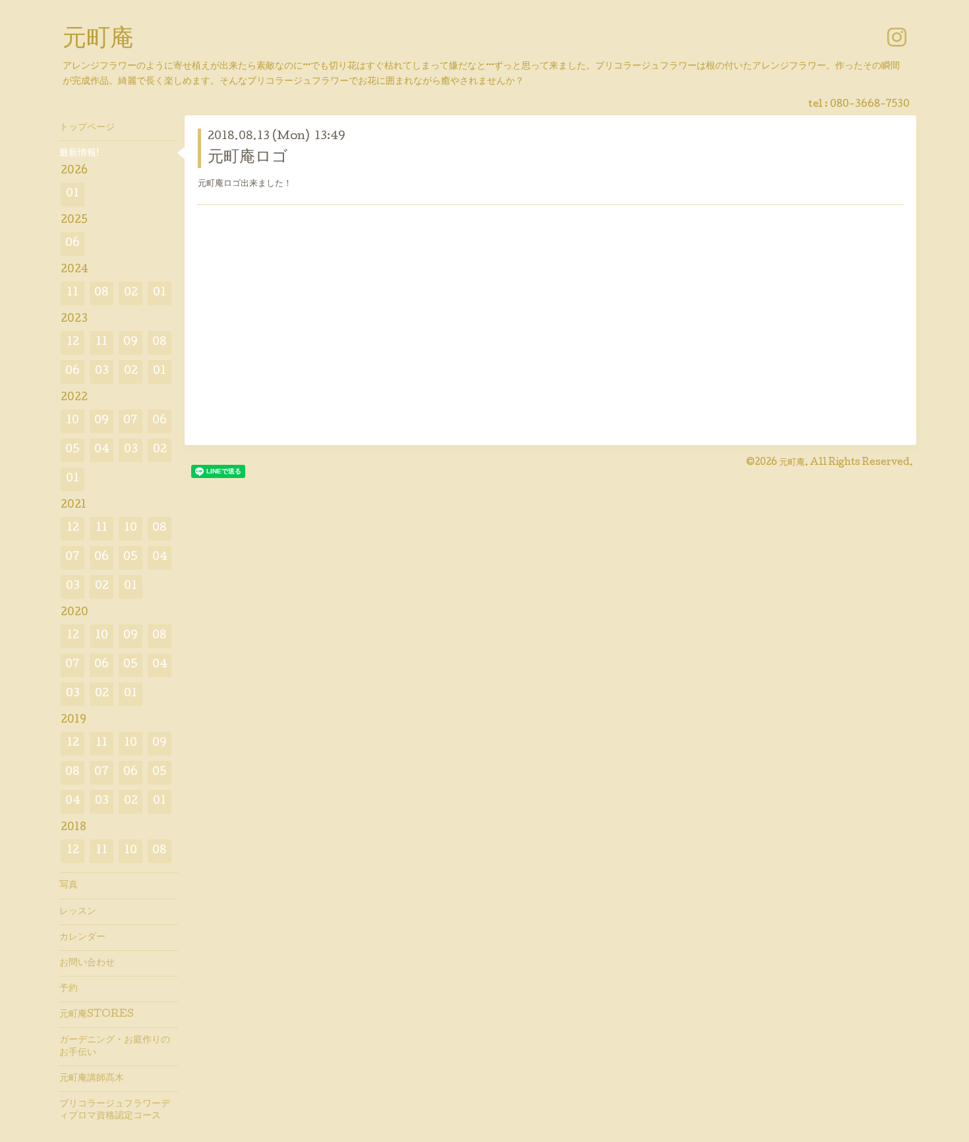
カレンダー (82, 937)
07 (130, 421)
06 (72, 243)
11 (72, 293)
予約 (68, 989)
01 (72, 194)
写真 (68, 885)
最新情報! (79, 153)
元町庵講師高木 (91, 1078)
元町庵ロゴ (248, 158)
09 (130, 342)
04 (101, 450)
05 (72, 450)
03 (102, 371)
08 (101, 293)
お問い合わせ (87, 963)
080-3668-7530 (870, 105)
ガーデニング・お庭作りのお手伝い (114, 1046)
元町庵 (98, 40)
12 (73, 342)
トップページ (87, 128)
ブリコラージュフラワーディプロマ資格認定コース (114, 1110)
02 (131, 293)
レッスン (77, 912)
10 (72, 421)
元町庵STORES (96, 1014)
